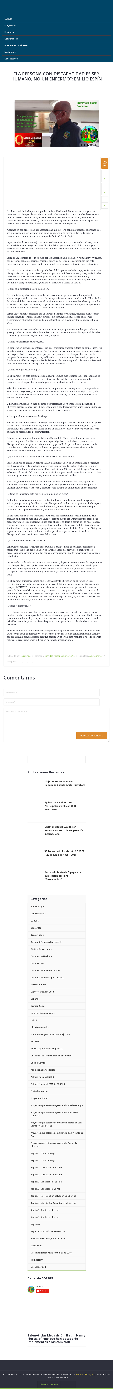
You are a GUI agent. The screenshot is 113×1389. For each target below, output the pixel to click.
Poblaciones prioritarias (43, 1069)
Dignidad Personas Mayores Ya (60, 655)
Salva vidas (36, 1245)
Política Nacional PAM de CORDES (48, 1084)
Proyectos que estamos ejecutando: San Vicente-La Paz (57, 1134)
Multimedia (10, 52)
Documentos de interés (16, 45)
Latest (34, 1020)
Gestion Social (38, 1006)
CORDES (8, 18)
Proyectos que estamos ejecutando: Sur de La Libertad (54, 1145)
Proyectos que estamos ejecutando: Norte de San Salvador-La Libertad (56, 1124)
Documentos (37, 963)
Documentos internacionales (45, 970)
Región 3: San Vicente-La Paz (45, 1188)
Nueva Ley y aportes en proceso (47, 1048)
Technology (37, 1259)
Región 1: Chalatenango (43, 1153)
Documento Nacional (41, 956)
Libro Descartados (40, 1027)
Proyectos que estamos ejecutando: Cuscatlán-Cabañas (55, 1114)
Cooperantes (11, 38)
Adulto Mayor (38, 906)
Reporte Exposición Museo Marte (48, 1231)
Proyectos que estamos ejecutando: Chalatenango (57, 1105)
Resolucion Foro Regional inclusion (48, 1238)
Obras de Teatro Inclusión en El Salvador (51, 1055)
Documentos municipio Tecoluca (47, 977)
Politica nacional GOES (42, 1077)
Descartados (37, 934)
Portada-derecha (39, 1091)
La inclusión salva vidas (42, 1013)
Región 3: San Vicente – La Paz (46, 1181)
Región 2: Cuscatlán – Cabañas (46, 1167)
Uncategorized (38, 1266)
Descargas (36, 927)
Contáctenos (11, 58)
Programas (10, 25)
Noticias (35, 1041)
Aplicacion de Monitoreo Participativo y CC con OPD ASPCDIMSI (60, 806)
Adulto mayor (95, 655)
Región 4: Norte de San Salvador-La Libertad (53, 1195)
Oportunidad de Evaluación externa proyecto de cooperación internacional (64, 830)
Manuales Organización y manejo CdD (50, 1034)
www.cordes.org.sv (85, 1374)
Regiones (9, 32)
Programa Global (39, 1098)
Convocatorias (38, 913)
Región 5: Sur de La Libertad (45, 1210)
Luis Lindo (26, 655)
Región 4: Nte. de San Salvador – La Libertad (53, 1203)
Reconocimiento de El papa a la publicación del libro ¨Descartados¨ (62, 876)
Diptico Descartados (41, 949)
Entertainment (38, 984)
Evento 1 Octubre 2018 (42, 991)
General (35, 998)
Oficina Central (38, 1062)
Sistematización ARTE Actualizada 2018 (51, 1252)
